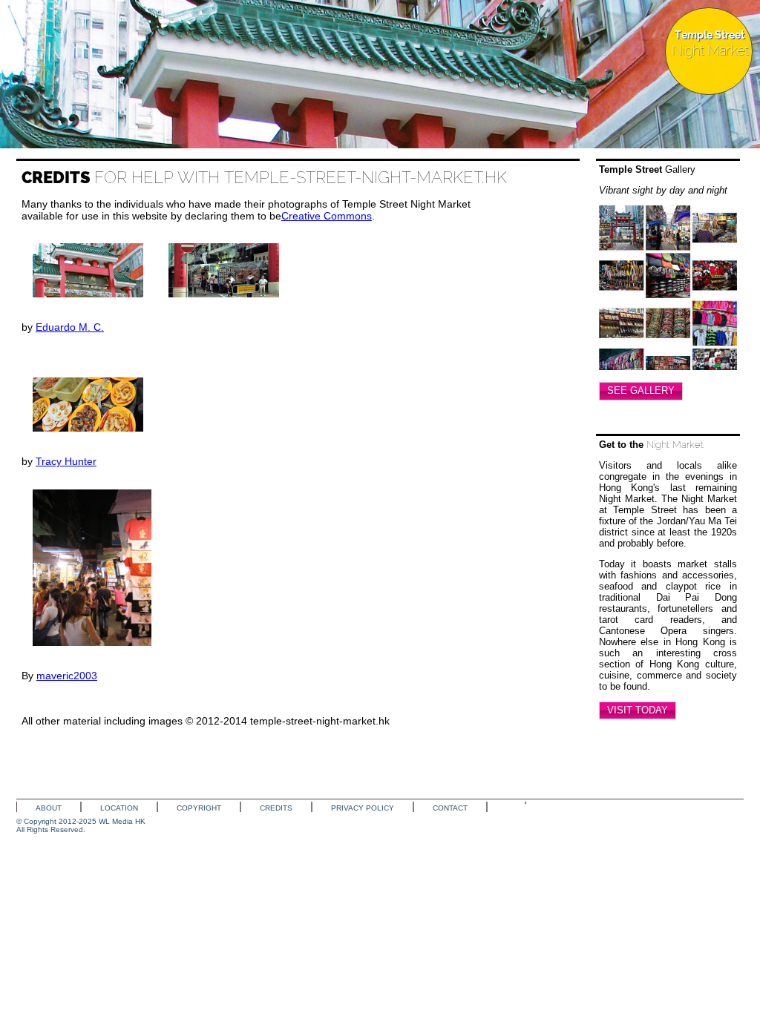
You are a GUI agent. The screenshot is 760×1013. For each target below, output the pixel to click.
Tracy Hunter (66, 461)
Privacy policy (362, 808)
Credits (276, 808)
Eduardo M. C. (70, 327)
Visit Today (637, 710)
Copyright (199, 808)
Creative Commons (326, 216)
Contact (450, 808)
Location (119, 808)
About (49, 808)
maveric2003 (66, 676)
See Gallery (641, 390)
